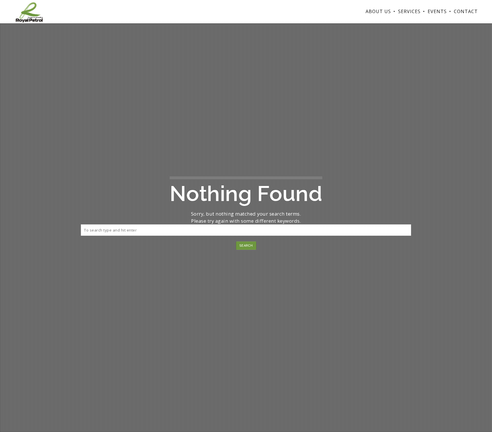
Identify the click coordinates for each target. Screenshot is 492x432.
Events (437, 11)
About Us (378, 11)
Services (409, 11)
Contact (466, 11)
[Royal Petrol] (29, 11)
